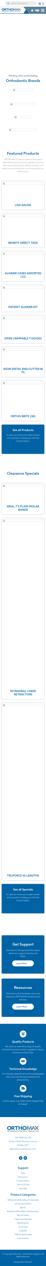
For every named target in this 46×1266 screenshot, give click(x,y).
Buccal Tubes (23, 1215)
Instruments (23, 1238)
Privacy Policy (23, 1180)
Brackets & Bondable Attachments (23, 1211)
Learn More (21, 963)
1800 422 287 (25, 1137)
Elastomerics (23, 1223)
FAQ (23, 1173)
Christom (28, 1262)
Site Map (23, 1188)
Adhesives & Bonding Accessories (23, 1200)
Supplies (23, 1230)
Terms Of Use (23, 1184)
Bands (23, 1207)
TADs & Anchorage (23, 1234)
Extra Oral (23, 1226)
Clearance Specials (23, 1219)
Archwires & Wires (23, 1203)
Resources (23, 1177)
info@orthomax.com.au (26, 1141)
